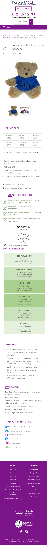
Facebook (21, 532)
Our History (13, 473)
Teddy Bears (33, 35)
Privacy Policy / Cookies (33, 497)
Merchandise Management (13, 498)
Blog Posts (13, 480)
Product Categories (14, 35)
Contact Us (33, 490)
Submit (31, 22)
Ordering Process (34, 476)
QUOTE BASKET (24, 9)
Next (41, 111)
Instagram (26, 532)
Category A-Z (34, 473)
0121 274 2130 (23, 14)
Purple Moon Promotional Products (24, 3)
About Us (13, 469)
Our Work (13, 476)
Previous (5, 111)
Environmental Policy (13, 486)
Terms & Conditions (34, 493)
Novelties (25, 35)
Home (5, 35)
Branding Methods (34, 483)
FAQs (34, 486)
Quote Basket (34, 469)
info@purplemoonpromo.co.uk (23, 17)
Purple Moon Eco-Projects (13, 490)
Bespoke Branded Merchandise (13, 493)
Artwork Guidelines (34, 480)
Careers (13, 483)
